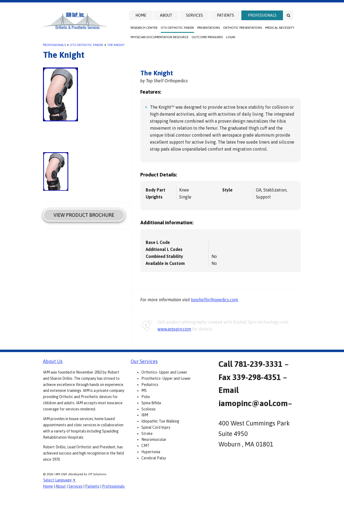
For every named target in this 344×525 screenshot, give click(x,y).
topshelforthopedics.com (214, 299)
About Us (53, 361)
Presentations (208, 28)
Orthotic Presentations (242, 28)
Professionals (262, 15)
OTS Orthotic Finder (177, 28)
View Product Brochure (83, 215)
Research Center (144, 28)
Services (194, 15)
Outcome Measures (207, 37)
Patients (225, 15)
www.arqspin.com (174, 329)
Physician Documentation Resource (159, 37)
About (166, 15)
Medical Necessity (279, 28)
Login (230, 37)
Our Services (144, 361)
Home (140, 15)
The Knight (116, 45)
